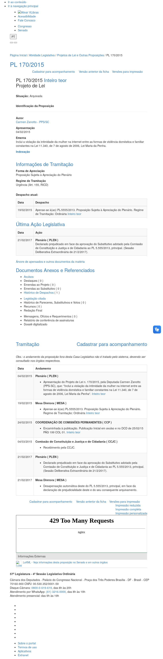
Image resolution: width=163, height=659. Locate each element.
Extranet (23, 655)
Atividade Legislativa (42, 55)
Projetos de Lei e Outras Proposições (80, 55)
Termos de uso (27, 647)
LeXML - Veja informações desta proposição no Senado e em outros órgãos (65, 562)
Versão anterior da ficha (94, 72)
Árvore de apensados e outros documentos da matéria (50, 262)
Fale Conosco (26, 20)
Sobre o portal (27, 643)
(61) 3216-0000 (56, 592)
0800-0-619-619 (41, 588)
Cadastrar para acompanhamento (54, 72)
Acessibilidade (27, 16)
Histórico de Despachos (39, 292)
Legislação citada (35, 298)
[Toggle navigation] (11, 42)
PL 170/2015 (27, 64)
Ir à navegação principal (23, 6)
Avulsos (29, 277)
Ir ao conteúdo (17, 2)
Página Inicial (18, 55)
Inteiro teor (55, 79)
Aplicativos (24, 651)
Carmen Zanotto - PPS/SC (32, 122)
